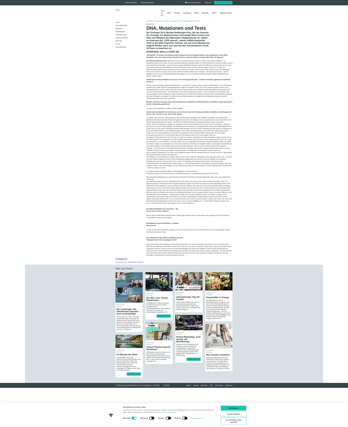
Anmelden (207, 2)
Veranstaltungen (121, 47)
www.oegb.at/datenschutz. (168, 412)
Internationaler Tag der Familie (188, 298)
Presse (118, 44)
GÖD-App (119, 41)
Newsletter (119, 28)
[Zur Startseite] (134, 12)
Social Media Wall (121, 25)
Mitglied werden (226, 13)
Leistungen (187, 13)
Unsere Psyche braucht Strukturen (158, 348)
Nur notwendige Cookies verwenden (233, 421)
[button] (131, 3)
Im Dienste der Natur (127, 354)
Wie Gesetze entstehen (218, 355)
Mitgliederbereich (194, 2)
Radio (196, 13)
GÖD (169, 13)
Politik (125, 262)
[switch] (151, 418)
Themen (177, 13)
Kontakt (196, 385)
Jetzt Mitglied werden (223, 2)
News (117, 22)
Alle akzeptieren (233, 408)
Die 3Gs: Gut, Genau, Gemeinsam (157, 299)
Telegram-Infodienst (122, 38)
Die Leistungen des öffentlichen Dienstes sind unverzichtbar (127, 311)
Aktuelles (205, 13)
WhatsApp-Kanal (121, 34)
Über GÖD (119, 262)
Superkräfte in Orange (217, 297)
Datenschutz (219, 385)
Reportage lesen (164, 316)
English (188, 385)
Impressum (228, 385)
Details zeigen (195, 418)
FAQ (211, 385)
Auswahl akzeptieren (233, 414)
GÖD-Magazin (120, 31)
